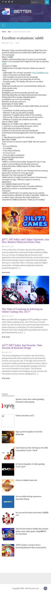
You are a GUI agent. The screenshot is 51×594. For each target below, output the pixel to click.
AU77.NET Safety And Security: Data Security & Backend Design (22, 346)
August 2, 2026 (8, 316)
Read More (6, 337)
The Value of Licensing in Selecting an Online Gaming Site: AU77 (22, 310)
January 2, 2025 (8, 43)
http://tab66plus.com (40, 72)
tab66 (17, 43)
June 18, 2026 (7, 352)
